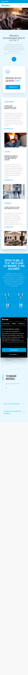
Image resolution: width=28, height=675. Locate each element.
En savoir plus (8, 129)
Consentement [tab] (6, 323)
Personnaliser (13, 354)
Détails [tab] (14, 323)
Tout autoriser (14, 350)
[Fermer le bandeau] (25, 319)
